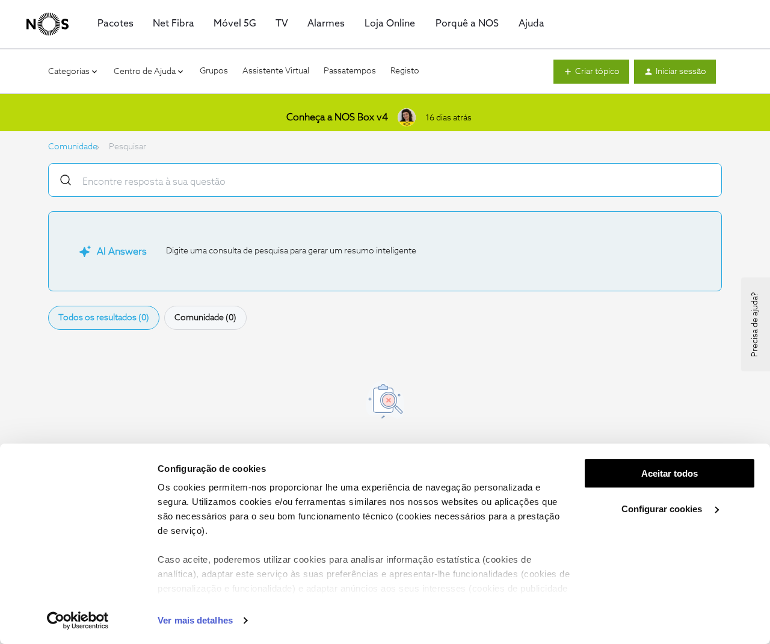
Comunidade (72, 147)
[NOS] (47, 24)
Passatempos (350, 71)
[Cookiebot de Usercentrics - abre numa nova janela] (78, 620)
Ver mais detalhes (195, 620)
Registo (404, 71)
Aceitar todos (669, 473)
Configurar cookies (662, 509)
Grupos (214, 71)
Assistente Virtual (275, 71)
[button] (591, 72)
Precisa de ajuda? (755, 324)
